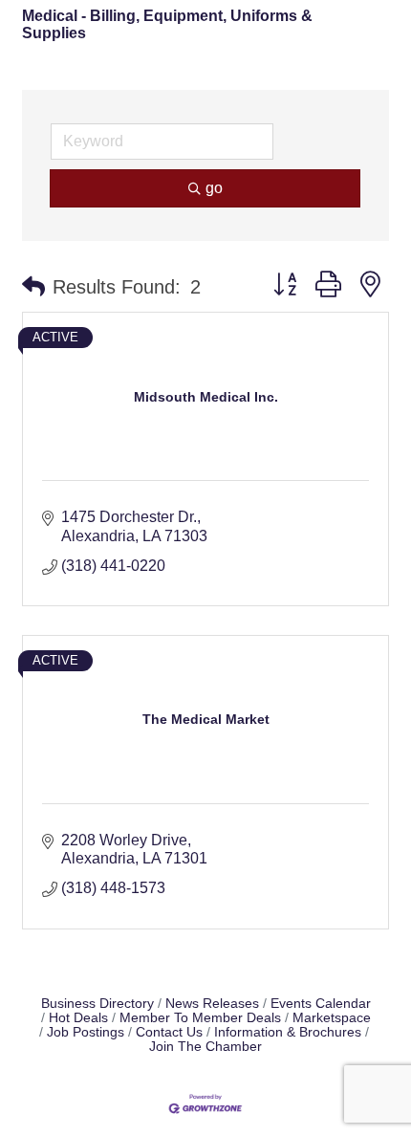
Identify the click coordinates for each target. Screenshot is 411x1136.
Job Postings (85, 1032)
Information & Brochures (287, 1032)
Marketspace (331, 1018)
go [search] (214, 188)
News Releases (212, 1003)
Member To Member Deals (200, 1018)
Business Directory (97, 1003)
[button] (33, 287)
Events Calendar (320, 1003)
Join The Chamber (205, 1046)
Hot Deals (78, 1018)
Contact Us (169, 1032)
